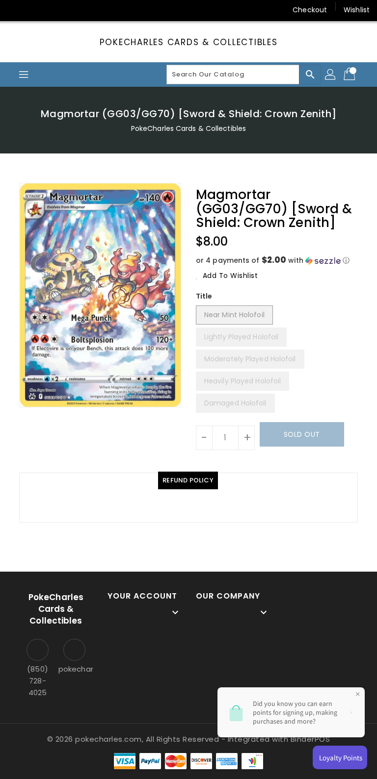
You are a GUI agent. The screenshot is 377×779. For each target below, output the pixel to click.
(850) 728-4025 (37, 681)
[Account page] (331, 74)
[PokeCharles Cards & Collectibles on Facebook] (15, 9)
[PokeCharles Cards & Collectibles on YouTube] (109, 9)
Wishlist (357, 10)
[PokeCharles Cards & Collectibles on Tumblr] (90, 9)
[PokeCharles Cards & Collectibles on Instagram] (71, 9)
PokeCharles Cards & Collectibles (189, 42)
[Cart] (350, 74)
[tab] (188, 480)
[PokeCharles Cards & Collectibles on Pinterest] (53, 9)
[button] (277, 260)
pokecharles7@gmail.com (74, 669)
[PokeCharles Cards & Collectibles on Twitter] (34, 9)
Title (204, 296)
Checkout (310, 10)
